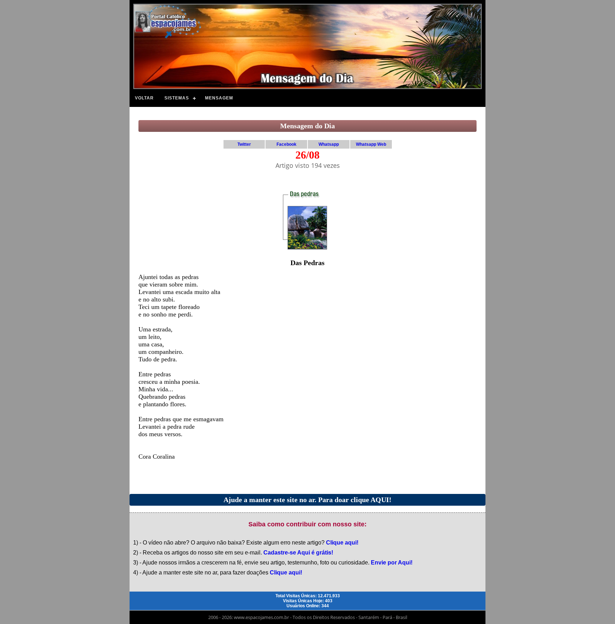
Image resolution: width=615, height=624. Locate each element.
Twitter (244, 144)
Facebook (286, 144)
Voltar (144, 98)
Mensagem (219, 98)
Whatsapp (329, 144)
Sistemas (176, 98)
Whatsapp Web (371, 144)
